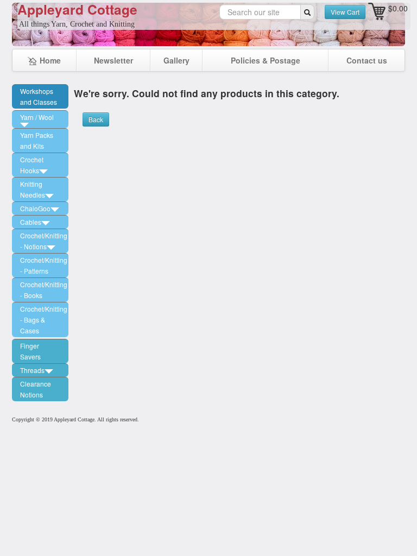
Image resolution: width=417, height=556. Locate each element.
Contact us (366, 60)
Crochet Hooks (31, 165)
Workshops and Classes (38, 96)
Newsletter (113, 60)
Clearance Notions (35, 389)
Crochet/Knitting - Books (43, 290)
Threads (32, 370)
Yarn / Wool (37, 117)
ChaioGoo (35, 208)
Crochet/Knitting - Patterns (43, 265)
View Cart (345, 11)
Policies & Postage (265, 60)
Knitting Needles (32, 189)
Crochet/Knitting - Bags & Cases (43, 319)
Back (96, 119)
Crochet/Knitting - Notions (43, 241)
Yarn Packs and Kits (36, 140)
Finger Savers (30, 351)
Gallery (176, 60)
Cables (30, 221)
